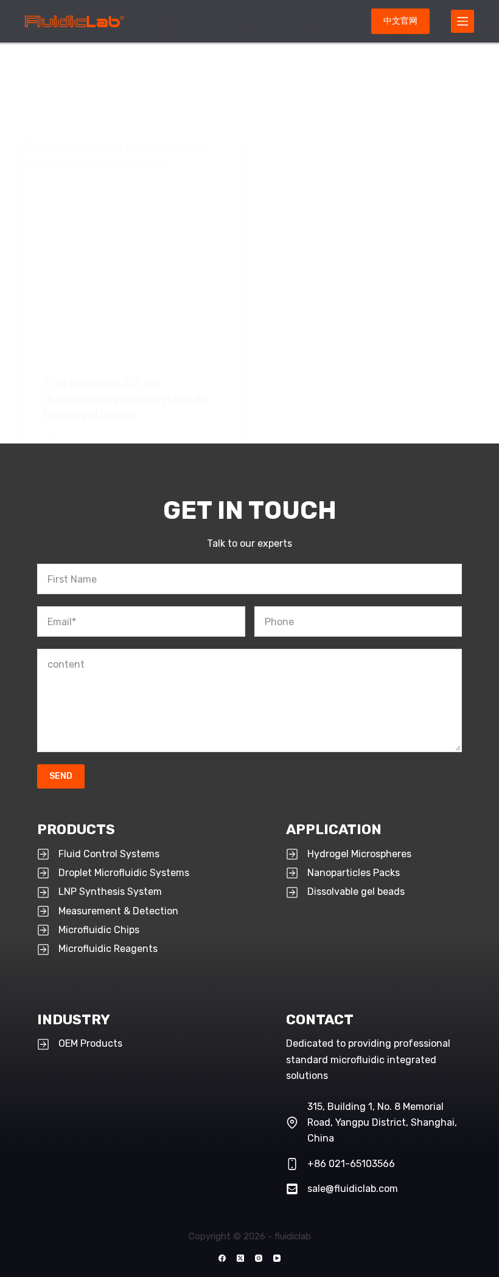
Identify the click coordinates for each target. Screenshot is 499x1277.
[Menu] (462, 21)
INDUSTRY (73, 1019)
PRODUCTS (76, 829)
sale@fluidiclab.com (352, 1188)
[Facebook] (222, 1258)
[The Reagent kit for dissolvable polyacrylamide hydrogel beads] (132, 249)
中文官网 (400, 21)
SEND (60, 776)
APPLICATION (334, 829)
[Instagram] (258, 1258)
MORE (63, 443)
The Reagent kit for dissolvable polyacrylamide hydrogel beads (126, 398)
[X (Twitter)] (240, 1258)
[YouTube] (277, 1258)
